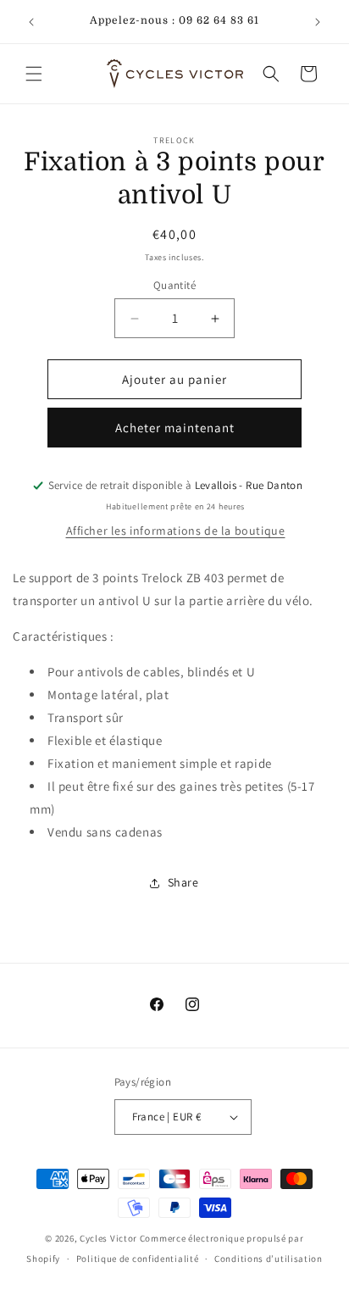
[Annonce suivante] (317, 22)
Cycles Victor (108, 1238)
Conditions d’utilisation (268, 1258)
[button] (34, 73)
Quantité (174, 285)
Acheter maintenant (175, 428)
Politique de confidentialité (137, 1258)
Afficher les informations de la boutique (175, 530)
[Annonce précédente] (31, 22)
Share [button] (183, 882)
